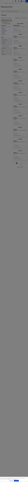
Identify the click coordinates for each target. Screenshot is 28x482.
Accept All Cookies (16, 480)
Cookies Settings (11, 480)
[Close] (27, 478)
